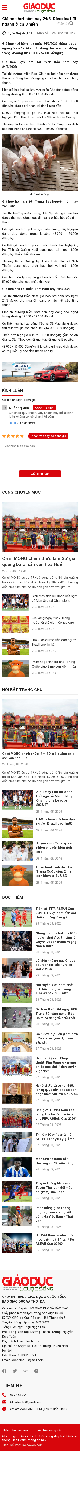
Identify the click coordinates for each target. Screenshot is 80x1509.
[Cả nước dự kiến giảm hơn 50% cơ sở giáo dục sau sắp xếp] (17, 1042)
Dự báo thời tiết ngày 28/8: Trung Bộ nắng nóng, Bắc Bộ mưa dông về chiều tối (56, 1013)
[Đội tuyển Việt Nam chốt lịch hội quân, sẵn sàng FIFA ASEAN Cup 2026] (17, 993)
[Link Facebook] (4, 1372)
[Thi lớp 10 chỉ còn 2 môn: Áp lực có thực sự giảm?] (17, 1142)
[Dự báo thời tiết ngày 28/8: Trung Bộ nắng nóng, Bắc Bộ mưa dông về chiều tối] (17, 1017)
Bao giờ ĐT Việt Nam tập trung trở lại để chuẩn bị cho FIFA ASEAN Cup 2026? (56, 1114)
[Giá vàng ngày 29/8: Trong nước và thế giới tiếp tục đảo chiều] (15, 624)
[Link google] (25, 1372)
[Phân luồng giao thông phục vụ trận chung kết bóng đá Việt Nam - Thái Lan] (17, 1216)
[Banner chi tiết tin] (40, 372)
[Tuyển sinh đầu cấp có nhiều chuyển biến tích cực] (17, 851)
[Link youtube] (36, 1372)
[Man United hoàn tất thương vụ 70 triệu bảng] (17, 1167)
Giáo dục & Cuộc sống (37, 1436)
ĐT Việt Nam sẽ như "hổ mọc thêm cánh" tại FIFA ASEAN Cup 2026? (55, 1239)
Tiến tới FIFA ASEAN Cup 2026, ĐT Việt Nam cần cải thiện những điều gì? (56, 913)
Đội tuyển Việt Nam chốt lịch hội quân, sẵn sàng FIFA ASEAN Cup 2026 (55, 989)
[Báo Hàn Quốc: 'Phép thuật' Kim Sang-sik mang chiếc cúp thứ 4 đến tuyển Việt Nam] (17, 1066)
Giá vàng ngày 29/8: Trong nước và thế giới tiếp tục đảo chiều (53, 622)
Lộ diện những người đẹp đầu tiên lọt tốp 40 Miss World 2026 (55, 965)
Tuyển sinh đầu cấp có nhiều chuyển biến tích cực (54, 847)
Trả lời (12, 423)
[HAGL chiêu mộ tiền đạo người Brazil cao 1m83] (15, 646)
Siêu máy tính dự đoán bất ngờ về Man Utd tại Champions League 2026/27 (54, 600)
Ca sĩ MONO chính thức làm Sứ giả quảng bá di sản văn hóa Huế (38, 756)
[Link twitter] (15, 1372)
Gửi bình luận (40, 473)
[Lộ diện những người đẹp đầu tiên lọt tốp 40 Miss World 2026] (17, 968)
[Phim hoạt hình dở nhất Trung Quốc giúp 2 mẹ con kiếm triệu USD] (15, 668)
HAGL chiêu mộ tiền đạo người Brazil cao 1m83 (55, 821)
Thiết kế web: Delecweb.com (22, 1445)
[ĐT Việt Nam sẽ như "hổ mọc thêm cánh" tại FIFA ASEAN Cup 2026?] (17, 1243)
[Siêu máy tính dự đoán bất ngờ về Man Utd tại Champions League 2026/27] (15, 602)
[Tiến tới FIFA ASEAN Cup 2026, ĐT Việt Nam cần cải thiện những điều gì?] (17, 917)
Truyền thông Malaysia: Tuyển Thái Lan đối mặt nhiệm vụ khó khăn (54, 1187)
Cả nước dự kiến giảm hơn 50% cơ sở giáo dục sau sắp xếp (57, 1038)
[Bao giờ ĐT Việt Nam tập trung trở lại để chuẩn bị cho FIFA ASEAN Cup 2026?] (17, 1118)
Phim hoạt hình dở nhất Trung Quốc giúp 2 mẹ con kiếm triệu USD (54, 666)
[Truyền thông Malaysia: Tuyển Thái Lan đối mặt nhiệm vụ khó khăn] (17, 1191)
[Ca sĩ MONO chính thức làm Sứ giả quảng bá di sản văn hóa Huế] (40, 527)
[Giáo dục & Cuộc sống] (39, 8)
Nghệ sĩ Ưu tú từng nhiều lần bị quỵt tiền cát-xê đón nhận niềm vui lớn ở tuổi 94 (57, 1090)
